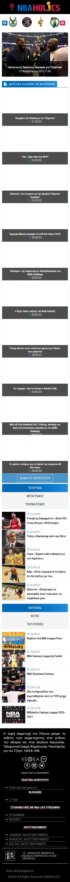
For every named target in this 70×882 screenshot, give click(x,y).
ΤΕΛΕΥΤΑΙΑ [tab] (35, 488)
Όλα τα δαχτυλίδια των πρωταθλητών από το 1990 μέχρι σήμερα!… (46, 696)
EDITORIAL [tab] (35, 608)
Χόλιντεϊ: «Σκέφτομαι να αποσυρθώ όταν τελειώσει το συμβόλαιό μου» (44, 594)
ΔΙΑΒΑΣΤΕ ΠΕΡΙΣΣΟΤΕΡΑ (35, 478)
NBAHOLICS (52, 877)
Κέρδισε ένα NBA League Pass (44, 638)
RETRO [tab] (35, 616)
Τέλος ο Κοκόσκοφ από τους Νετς (46, 536)
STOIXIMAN (16, 815)
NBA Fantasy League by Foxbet (44, 656)
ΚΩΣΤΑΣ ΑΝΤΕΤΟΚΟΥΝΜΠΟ (27, 844)
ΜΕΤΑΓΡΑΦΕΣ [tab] (35, 496)
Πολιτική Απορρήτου (23, 787)
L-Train (13, 799)
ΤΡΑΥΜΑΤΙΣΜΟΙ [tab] (35, 504)
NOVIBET (15, 819)
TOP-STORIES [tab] (35, 624)
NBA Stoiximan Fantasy (40, 674)
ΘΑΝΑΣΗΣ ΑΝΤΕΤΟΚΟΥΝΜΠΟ (29, 839)
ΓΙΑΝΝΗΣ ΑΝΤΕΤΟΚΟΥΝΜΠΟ (28, 835)
